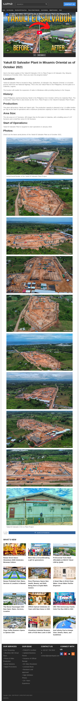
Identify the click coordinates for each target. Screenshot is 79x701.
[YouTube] (65, 653)
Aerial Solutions (44, 10)
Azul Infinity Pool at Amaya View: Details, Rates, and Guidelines (63, 632)
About (60, 10)
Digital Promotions (53, 10)
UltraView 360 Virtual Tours (21, 10)
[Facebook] (61, 653)
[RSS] (73, 653)
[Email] (69, 653)
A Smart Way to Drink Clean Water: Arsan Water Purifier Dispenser (63, 583)
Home (3, 10)
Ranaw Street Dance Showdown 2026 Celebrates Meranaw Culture (13, 560)
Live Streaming (10, 10)
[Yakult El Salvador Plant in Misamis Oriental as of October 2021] (14, 549)
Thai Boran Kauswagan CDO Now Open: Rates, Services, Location (13, 609)
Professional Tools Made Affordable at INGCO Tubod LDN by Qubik (63, 560)
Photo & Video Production (33, 10)
